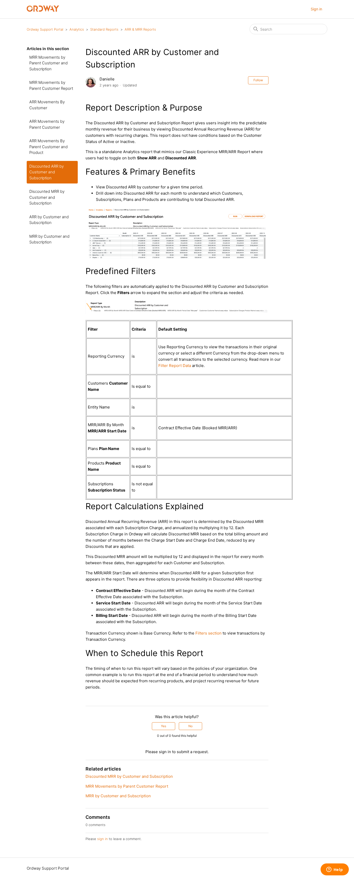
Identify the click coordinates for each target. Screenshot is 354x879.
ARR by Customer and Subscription (49, 219)
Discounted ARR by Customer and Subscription (46, 172)
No (190, 726)
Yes (163, 726)
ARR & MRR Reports (140, 29)
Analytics (76, 29)
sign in (102, 839)
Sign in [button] (316, 9)
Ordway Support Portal (45, 29)
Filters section (208, 633)
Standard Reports (104, 29)
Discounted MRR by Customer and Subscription (47, 197)
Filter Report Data (174, 365)
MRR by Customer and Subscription (49, 239)
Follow (258, 80)
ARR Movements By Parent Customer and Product (48, 146)
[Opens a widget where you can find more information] (334, 869)
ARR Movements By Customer (47, 104)
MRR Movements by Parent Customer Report (51, 85)
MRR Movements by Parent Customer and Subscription (48, 63)
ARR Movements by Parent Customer (47, 124)
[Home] (43, 10)
